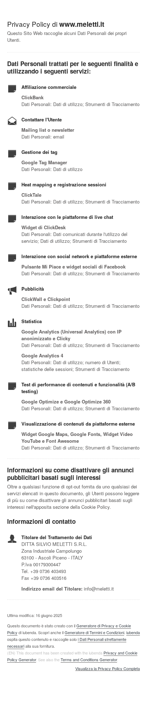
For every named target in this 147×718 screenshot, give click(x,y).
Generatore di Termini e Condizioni (94, 632)
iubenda (133, 632)
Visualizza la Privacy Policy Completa (107, 669)
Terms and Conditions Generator (89, 659)
